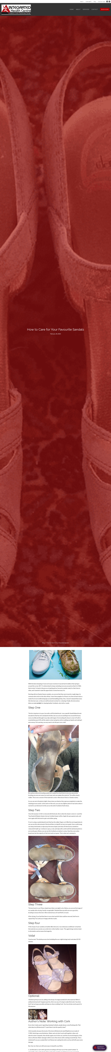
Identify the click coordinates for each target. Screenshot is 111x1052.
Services (86, 9)
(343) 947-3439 (101, 1)
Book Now (105, 9)
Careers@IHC (88, 1)
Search (81, 1)
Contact (94, 9)
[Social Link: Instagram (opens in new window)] (109, 1)
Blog (95, 1)
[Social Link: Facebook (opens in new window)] (107, 1)
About (78, 9)
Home (72, 9)
